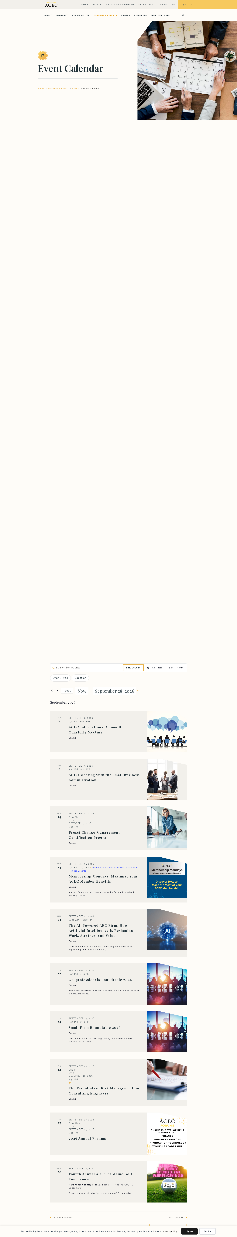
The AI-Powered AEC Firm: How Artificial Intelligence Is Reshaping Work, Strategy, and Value (101, 930)
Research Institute (91, 4)
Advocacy (62, 15)
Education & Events (105, 15)
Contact (163, 4)
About (48, 15)
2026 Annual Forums (87, 1138)
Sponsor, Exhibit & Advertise (119, 4)
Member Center (81, 15)
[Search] (182, 15)
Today (67, 690)
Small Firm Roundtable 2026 (95, 1027)
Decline (207, 1231)
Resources (140, 15)
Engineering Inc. (160, 15)
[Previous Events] (51, 691)
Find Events (133, 668)
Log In (184, 4)
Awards (125, 15)
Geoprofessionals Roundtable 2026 (100, 979)
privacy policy (169, 1231)
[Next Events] (57, 691)
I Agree (189, 1231)
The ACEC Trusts (147, 4)
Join (172, 4)
